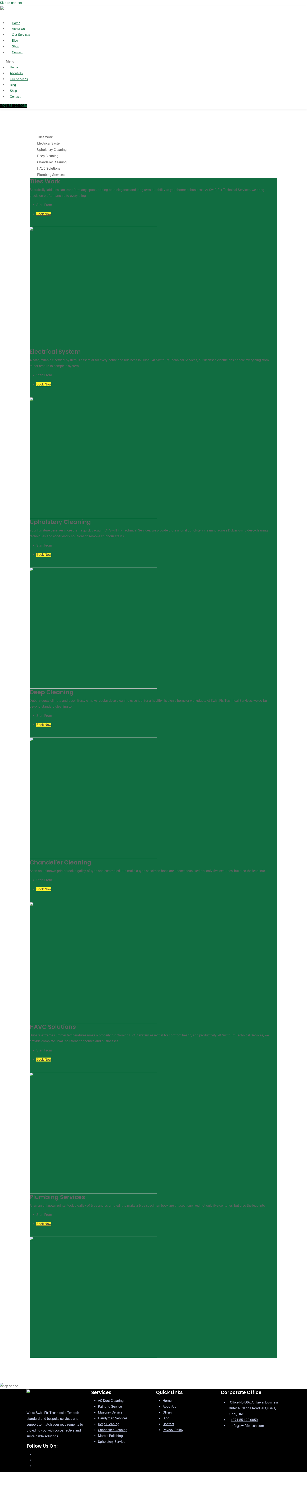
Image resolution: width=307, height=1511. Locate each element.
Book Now (43, 214)
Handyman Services (112, 1418)
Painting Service (110, 1407)
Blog (13, 85)
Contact (17, 52)
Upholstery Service (111, 1442)
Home (14, 67)
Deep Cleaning (108, 1424)
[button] (84, 61)
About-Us (16, 73)
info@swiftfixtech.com (247, 1426)
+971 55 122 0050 (244, 1420)
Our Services (19, 79)
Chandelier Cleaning (112, 1430)
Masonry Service (110, 1412)
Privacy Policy (173, 1430)
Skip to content (11, 3)
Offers (167, 1412)
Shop (13, 90)
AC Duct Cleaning (111, 1401)
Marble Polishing (110, 1436)
